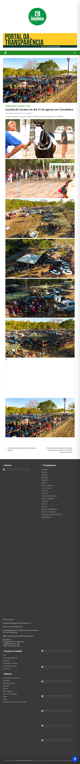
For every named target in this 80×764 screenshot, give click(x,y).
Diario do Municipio (47, 485)
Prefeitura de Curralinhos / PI (25, 760)
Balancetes (45, 480)
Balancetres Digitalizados (49, 509)
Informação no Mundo (10, 663)
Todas (27, 106)
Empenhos (44, 477)
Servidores (44, 475)
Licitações (44, 491)
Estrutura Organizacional (49, 496)
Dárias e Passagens (47, 499)
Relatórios (44, 493)
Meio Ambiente (8, 691)
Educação (6, 686)
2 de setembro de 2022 (12, 113)
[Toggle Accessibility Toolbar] (75, 759)
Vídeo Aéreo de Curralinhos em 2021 (15, 702)
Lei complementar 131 (10, 658)
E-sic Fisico (6, 668)
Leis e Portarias (46, 488)
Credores (44, 506)
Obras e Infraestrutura (10, 694)
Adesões (44, 504)
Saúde (5, 696)
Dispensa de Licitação (48, 512)
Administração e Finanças (15, 106)
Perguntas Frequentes (10, 666)
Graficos (44, 483)
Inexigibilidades (46, 517)
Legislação (6, 661)
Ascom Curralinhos (26, 113)
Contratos (44, 501)
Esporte (5, 689)
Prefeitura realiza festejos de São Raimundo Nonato (22, 449)
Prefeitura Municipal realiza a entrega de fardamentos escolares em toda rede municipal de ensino (59, 450)
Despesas (44, 469)
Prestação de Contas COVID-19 (51, 514)
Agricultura (6, 681)
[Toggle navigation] (5, 53)
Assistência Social (9, 683)
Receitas (44, 472)
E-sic (4, 655)
